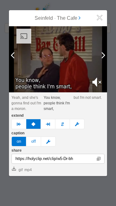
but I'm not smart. (88, 97)
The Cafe (67, 18)
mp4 (28, 170)
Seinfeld (44, 18)
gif (21, 170)
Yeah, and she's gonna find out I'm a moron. (26, 103)
